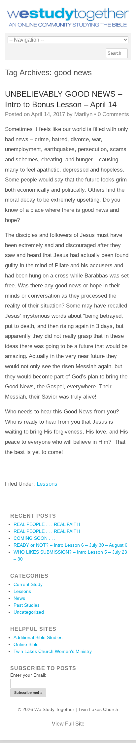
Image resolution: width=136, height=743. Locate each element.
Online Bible (26, 644)
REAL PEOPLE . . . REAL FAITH (47, 524)
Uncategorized (29, 612)
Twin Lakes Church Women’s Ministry (53, 651)
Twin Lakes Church (98, 709)
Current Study (28, 584)
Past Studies (27, 605)
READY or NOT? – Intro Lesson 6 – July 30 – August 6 (70, 545)
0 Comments (113, 114)
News (19, 598)
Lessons (47, 484)
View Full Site (68, 724)
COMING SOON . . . (34, 538)
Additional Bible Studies (38, 637)
